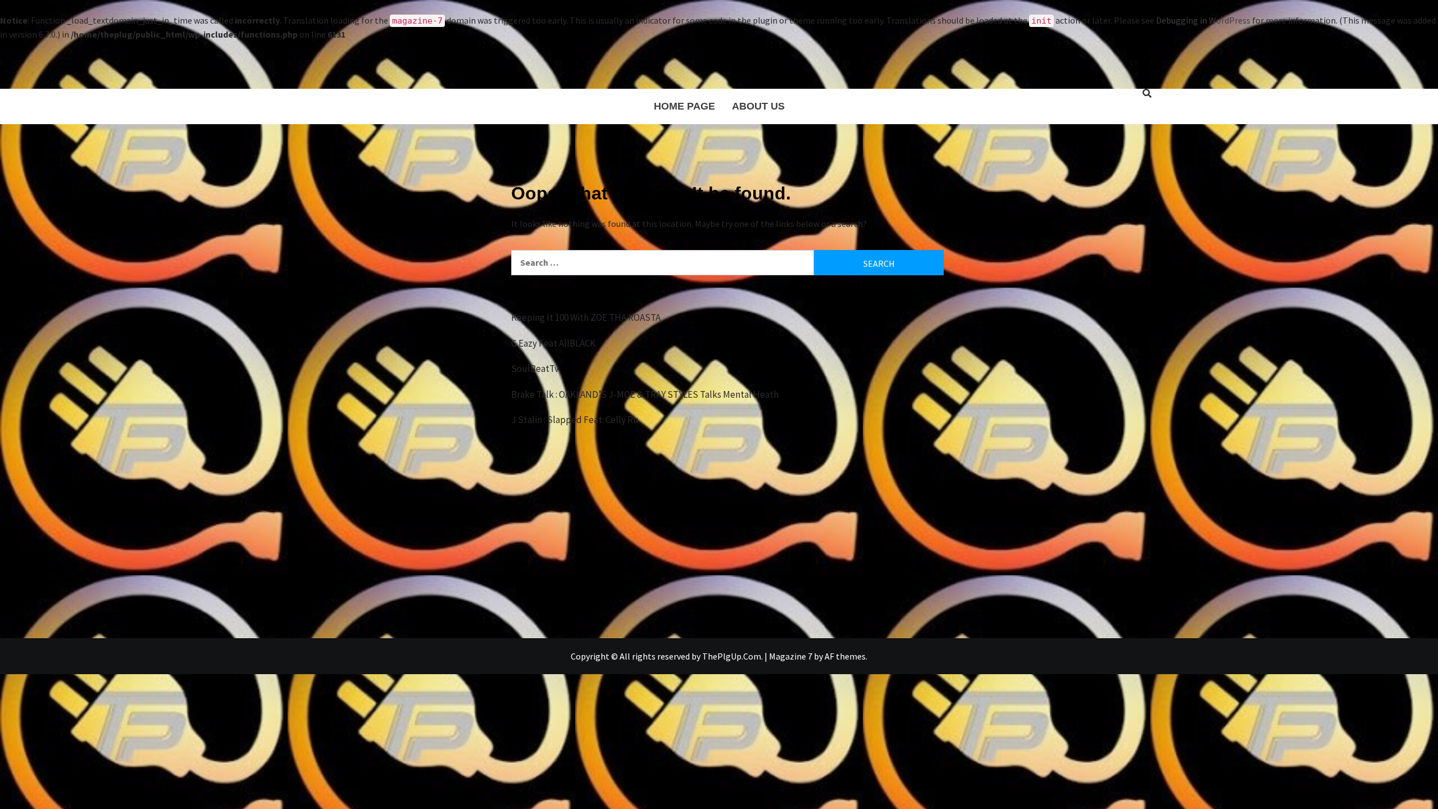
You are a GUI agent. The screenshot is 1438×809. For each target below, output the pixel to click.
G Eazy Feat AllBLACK (553, 343)
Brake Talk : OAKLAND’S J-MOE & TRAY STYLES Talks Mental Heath (645, 394)
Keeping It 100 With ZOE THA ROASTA (586, 317)
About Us (758, 106)
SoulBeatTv (535, 368)
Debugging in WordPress (1203, 20)
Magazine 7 (790, 656)
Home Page (684, 106)
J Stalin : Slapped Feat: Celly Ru (575, 419)
